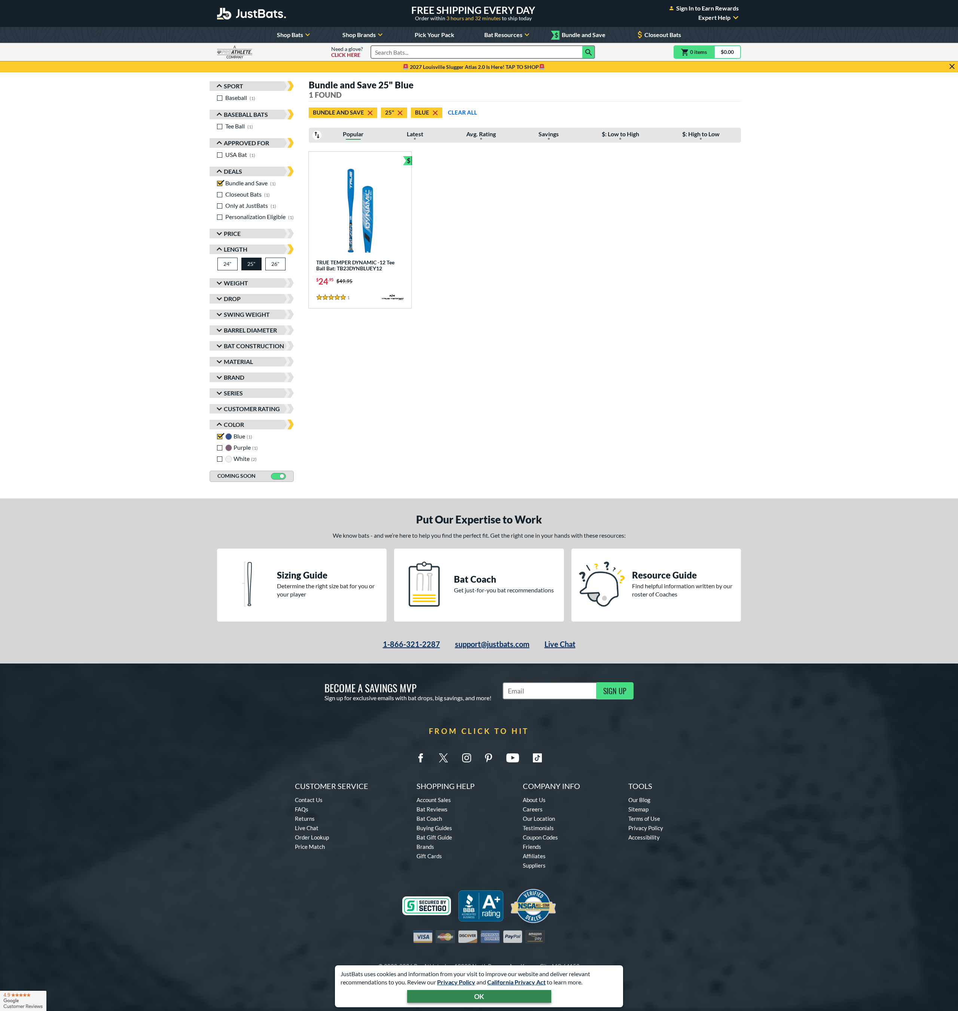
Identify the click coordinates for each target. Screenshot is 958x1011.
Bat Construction (254, 345)
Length (235, 249)
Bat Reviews (432, 809)
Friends (532, 846)
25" (389, 112)
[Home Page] (251, 13)
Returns (305, 818)
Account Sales (434, 799)
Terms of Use (644, 818)
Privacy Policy (456, 982)
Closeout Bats (662, 34)
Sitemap (638, 809)
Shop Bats (290, 34)
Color (234, 424)
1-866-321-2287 (411, 644)
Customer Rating (252, 408)
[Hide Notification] (952, 66)
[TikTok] (537, 757)
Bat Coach (429, 818)
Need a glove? (347, 52)
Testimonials (538, 828)
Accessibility (644, 837)
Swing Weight (247, 314)
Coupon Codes (540, 837)
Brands (425, 846)
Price (232, 233)
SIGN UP (614, 690)
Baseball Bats (246, 114)
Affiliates (534, 856)
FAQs (301, 809)
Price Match (310, 846)
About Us (534, 799)
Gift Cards (429, 856)
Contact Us (309, 799)
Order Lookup (312, 837)
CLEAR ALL (462, 112)
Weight (236, 282)
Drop (232, 298)
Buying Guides (434, 828)
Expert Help (714, 18)
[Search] (588, 52)
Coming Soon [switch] (236, 476)
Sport (233, 85)
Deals (233, 171)
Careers (533, 809)
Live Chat (560, 644)
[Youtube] (512, 757)
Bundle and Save (580, 35)
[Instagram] (466, 757)
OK (479, 996)
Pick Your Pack (434, 34)
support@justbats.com (492, 644)
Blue (422, 112)
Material (238, 361)
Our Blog (639, 799)
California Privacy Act (516, 982)
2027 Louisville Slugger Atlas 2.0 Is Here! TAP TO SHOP (474, 67)
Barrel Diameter (250, 330)
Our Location (539, 818)
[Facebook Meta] (420, 757)
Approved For (246, 142)
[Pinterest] (488, 757)
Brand (234, 377)
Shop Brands (359, 34)
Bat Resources (503, 34)
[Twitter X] (443, 757)
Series (233, 393)
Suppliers (534, 865)
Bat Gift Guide (434, 837)
